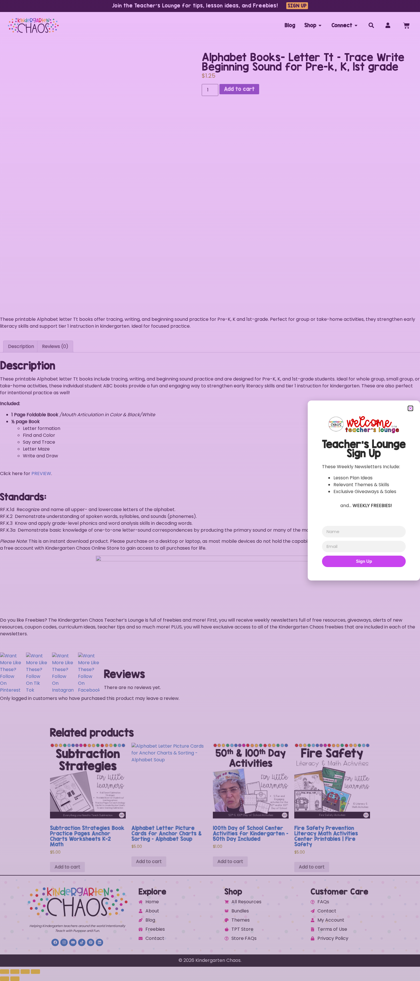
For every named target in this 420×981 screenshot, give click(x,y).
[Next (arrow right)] (14, 978)
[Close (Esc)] (35, 971)
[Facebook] (55, 942)
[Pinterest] (90, 942)
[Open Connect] (356, 25)
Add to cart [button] (67, 867)
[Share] (25, 971)
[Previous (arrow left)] (4, 978)
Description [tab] (21, 346)
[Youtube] (73, 942)
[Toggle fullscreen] (14, 971)
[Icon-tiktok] (81, 942)
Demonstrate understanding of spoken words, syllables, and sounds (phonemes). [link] (98, 516)
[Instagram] (64, 942)
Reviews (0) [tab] (55, 346)
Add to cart (239, 89)
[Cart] (406, 25)
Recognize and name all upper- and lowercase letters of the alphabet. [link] (87, 509)
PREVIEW (40, 473)
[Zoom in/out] (4, 971)
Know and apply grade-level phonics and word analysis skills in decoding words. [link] (96, 523)
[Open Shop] (320, 25)
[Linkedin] (99, 942)
